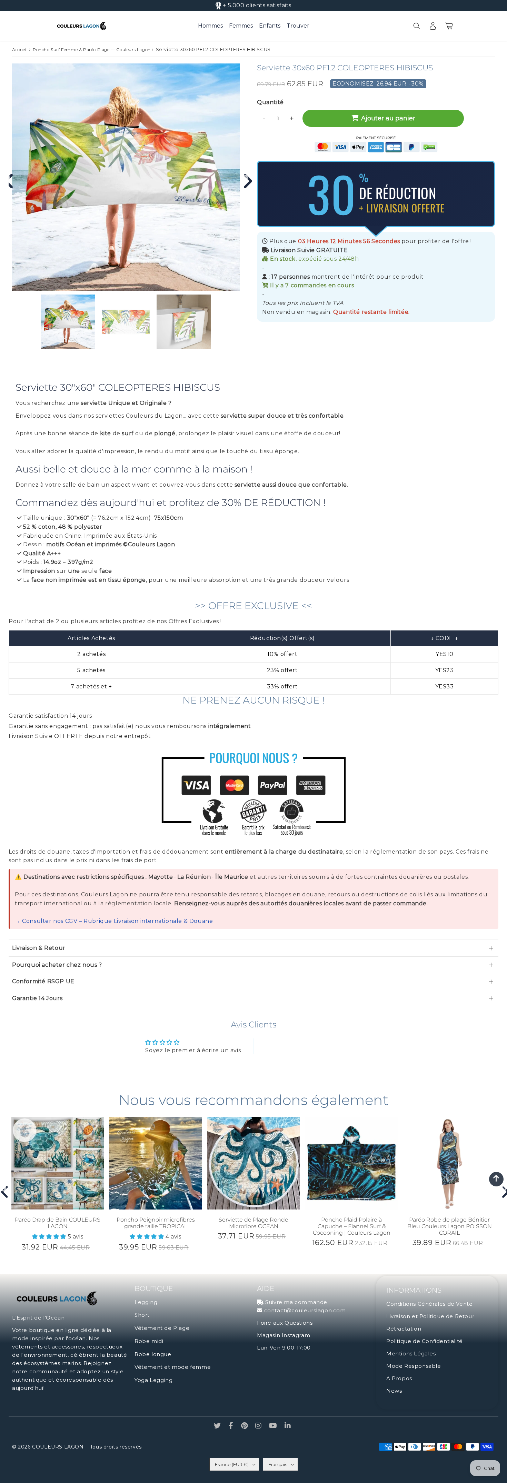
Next (244, 178)
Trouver (298, 25)
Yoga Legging (153, 1380)
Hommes (210, 25)
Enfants (269, 25)
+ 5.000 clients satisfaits (257, 5)
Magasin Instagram (283, 1335)
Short (142, 1315)
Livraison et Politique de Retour (430, 1316)
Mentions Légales (411, 1353)
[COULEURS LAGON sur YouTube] (273, 1426)
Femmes (241, 25)
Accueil (20, 49)
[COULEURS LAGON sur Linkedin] (288, 1426)
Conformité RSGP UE (43, 981)
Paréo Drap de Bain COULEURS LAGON (57, 1223)
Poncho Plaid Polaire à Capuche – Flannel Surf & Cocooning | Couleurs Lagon (351, 1226)
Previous (3, 1188)
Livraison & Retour (39, 948)
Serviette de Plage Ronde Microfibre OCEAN (253, 1223)
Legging (146, 1302)
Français (277, 1464)
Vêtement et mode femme (173, 1367)
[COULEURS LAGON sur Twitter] (218, 1426)
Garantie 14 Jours (37, 998)
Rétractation (403, 1328)
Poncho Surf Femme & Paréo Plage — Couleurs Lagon (92, 49)
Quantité (270, 102)
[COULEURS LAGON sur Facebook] (232, 1426)
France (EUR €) (232, 1464)
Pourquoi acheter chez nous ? (57, 965)
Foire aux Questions (284, 1323)
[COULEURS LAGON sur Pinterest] (245, 1426)
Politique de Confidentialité (424, 1341)
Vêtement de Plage (162, 1328)
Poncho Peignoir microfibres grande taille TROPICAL (156, 1223)
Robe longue (153, 1354)
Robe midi (149, 1341)
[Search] (416, 26)
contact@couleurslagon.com (305, 1310)
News (394, 1390)
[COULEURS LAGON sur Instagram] (259, 1426)
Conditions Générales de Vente (429, 1304)
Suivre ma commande (296, 1302)
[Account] (432, 26)
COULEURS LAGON (57, 1447)
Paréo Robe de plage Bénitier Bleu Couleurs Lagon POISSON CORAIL (449, 1226)
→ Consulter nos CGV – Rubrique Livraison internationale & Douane (114, 921)
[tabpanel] (68, 322)
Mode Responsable (413, 1366)
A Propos (399, 1378)
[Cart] (449, 26)
